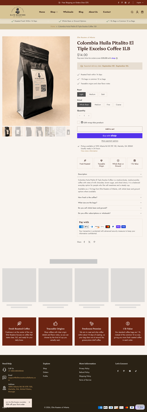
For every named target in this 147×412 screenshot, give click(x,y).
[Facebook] (118, 2)
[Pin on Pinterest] (94, 241)
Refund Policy (84, 372)
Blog (81, 11)
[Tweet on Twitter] (89, 241)
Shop (52, 11)
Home (42, 11)
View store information (89, 151)
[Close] (29, 402)
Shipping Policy (85, 376)
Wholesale (68, 11)
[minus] (79, 115)
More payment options (110, 141)
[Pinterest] (122, 2)
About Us (93, 11)
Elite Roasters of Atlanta (86, 37)
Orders (45, 372)
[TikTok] (129, 2)
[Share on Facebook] (84, 241)
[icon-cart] (142, 12)
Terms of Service (85, 380)
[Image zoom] (36, 81)
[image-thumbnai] (7, 131)
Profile (45, 376)
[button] (109, 129)
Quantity (81, 110)
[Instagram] (125, 2)
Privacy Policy (84, 368)
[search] (132, 12)
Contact (107, 11)
